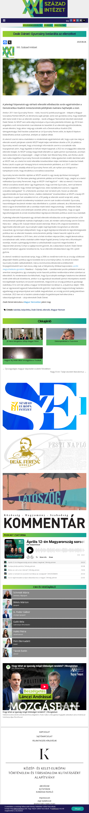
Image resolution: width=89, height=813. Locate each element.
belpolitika (60, 25)
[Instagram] (77, 20)
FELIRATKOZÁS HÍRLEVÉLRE (44, 740)
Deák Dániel (36, 309)
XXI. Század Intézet (27, 47)
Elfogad (77, 809)
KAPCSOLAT (44, 732)
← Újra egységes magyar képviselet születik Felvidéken (27, 369)
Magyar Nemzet (58, 309)
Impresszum (44, 798)
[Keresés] (84, 20)
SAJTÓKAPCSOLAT (44, 736)
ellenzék (46, 309)
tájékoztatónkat (18, 809)
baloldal (16, 309)
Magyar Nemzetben (32, 302)
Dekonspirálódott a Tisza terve (66, 341)
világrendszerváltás (33, 25)
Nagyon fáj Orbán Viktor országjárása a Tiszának (22, 360)
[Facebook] (71, 20)
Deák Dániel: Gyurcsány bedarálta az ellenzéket (44, 34)
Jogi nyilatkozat (44, 801)
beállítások (55, 809)
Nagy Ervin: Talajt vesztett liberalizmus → (68, 372)
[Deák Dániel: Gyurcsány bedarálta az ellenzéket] (44, 70)
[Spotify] (80, 20)
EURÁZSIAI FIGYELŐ (44, 792)
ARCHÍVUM (44, 786)
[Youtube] (74, 20)
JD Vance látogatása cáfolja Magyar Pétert (23, 341)
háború (49, 25)
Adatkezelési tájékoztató (44, 804)
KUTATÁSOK (44, 789)
